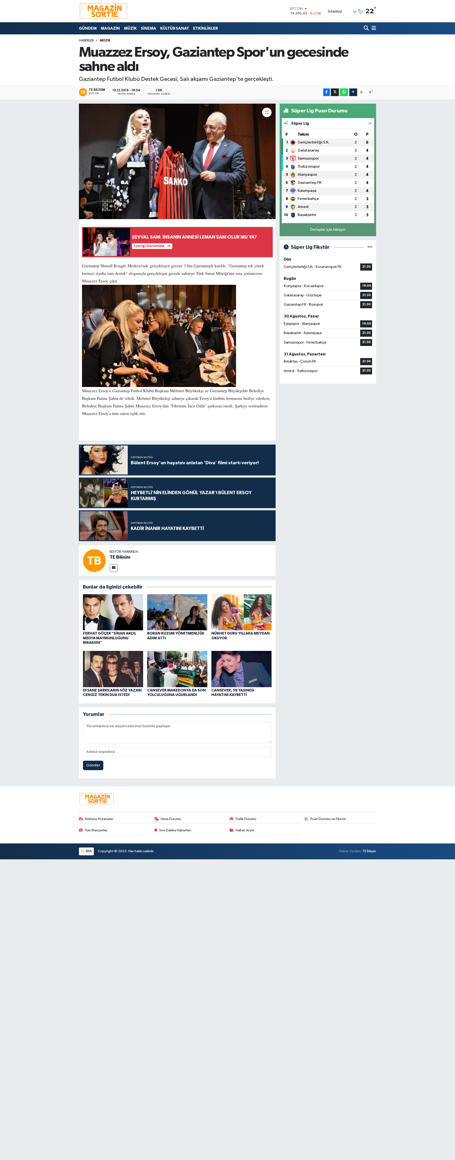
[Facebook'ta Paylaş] (326, 92)
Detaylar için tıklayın (328, 230)
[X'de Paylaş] (335, 92)
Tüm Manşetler (96, 830)
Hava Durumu (171, 819)
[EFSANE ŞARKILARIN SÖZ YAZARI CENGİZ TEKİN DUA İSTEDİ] (113, 669)
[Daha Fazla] (353, 92)
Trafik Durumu (245, 819)
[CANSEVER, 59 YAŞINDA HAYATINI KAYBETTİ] (241, 669)
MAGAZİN (110, 28)
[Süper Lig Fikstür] (370, 247)
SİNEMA (148, 28)
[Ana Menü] (373, 28)
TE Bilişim (369, 851)
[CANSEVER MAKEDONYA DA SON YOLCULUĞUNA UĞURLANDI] (177, 669)
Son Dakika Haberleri (175, 830)
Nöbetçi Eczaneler (99, 819)
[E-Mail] (114, 568)
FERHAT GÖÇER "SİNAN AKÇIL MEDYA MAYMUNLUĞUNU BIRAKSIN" (109, 637)
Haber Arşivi (245, 830)
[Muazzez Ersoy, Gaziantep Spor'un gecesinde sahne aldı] (177, 161)
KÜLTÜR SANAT (174, 28)
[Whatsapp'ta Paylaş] (344, 92)
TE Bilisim (120, 557)
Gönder (93, 765)
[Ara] (367, 28)
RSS (88, 851)
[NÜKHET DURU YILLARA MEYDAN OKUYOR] (241, 612)
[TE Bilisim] (94, 560)
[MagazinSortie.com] (103, 11)
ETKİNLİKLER (205, 28)
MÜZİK (130, 28)
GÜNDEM (88, 28)
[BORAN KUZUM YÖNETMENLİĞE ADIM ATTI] (177, 612)
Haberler (86, 40)
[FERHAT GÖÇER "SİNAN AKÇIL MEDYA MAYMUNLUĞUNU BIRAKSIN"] (113, 612)
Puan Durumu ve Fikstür (328, 819)
